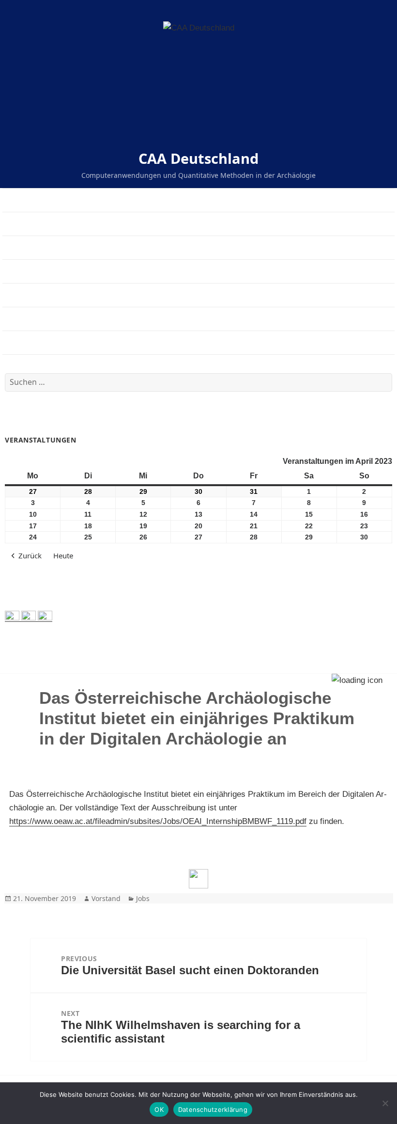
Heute (63, 555)
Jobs (143, 898)
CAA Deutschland (198, 158)
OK (159, 1109)
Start (10, 200)
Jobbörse (18, 271)
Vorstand (106, 898)
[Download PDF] (198, 878)
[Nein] (385, 1103)
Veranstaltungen (30, 247)
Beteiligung (22, 319)
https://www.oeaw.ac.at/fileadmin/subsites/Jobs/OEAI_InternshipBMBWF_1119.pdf (157, 821)
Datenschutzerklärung (212, 1109)
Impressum (21, 295)
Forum (13, 342)
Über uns (18, 224)
